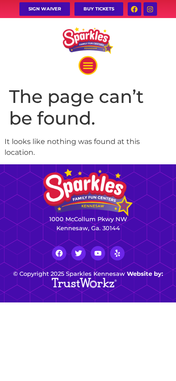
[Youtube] (98, 253)
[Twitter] (78, 253)
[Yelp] (117, 253)
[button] (88, 65)
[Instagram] (150, 9)
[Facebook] (134, 9)
